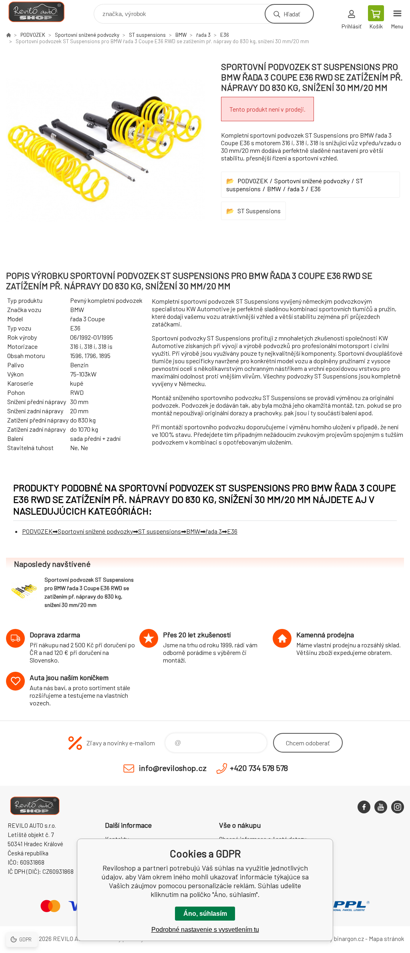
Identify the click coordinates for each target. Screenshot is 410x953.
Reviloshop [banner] (41, 12)
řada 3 (203, 35)
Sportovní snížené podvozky (87, 35)
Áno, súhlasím (205, 913)
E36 (224, 35)
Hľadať (291, 14)
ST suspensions (147, 35)
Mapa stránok (386, 938)
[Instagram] (397, 807)
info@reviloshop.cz (173, 768)
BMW (181, 35)
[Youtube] (380, 807)
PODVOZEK (32, 35)
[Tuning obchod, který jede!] (8, 34)
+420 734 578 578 (259, 768)
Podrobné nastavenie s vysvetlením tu (205, 929)
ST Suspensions (259, 210)
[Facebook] (364, 807)
